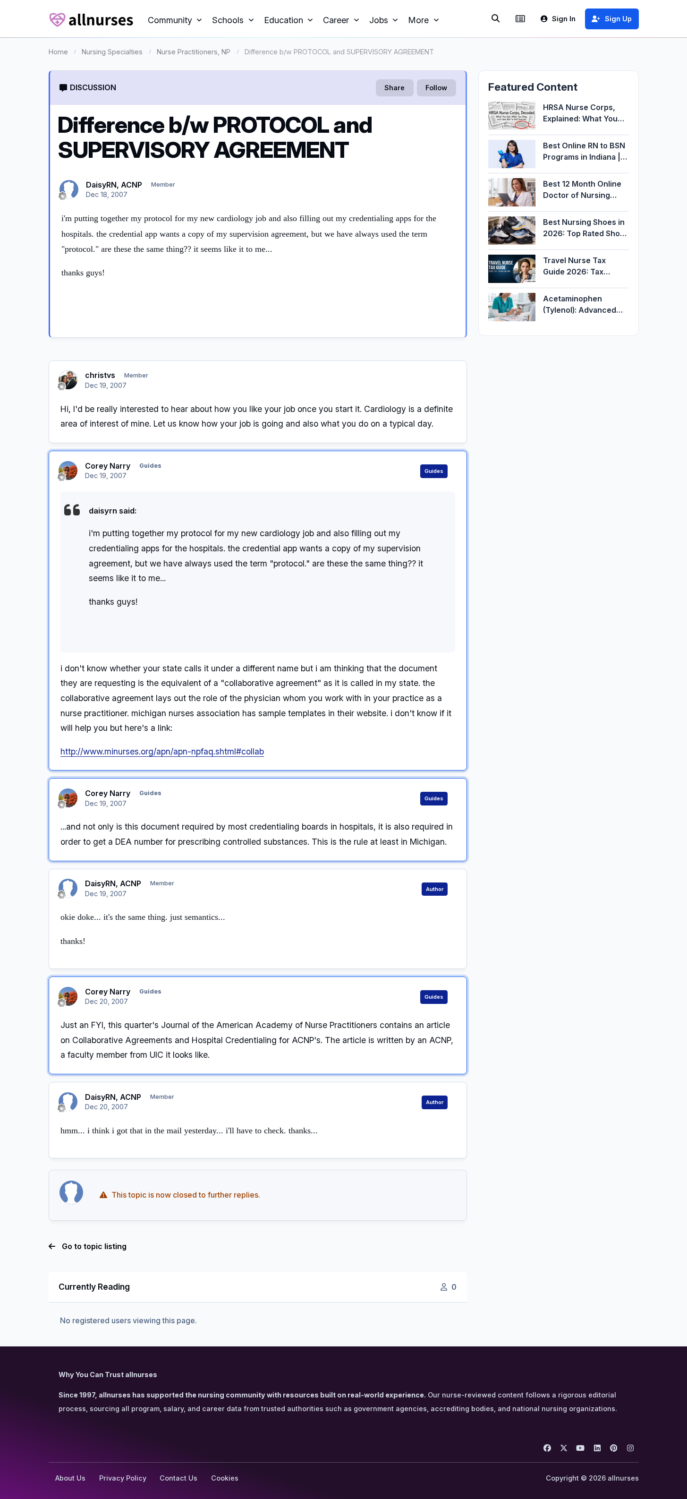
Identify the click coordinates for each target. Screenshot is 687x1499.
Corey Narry (107, 466)
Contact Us (178, 1478)
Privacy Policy (122, 1478)
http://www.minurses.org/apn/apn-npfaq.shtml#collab (162, 751)
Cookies (224, 1478)
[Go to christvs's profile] (68, 379)
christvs (100, 375)
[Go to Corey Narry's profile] (68, 470)
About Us (70, 1478)
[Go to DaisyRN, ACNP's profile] (68, 189)
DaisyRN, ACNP (114, 184)
